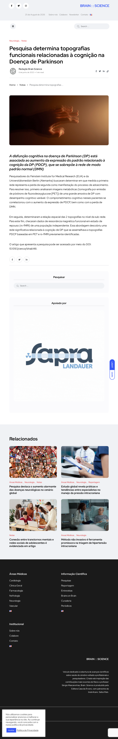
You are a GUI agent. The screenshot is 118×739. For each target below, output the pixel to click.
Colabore (63, 14)
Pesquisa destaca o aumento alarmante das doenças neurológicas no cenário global (32, 490)
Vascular (13, 605)
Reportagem (67, 585)
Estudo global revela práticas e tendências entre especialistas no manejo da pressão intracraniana (80, 490)
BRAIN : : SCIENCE (94, 5)
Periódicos (66, 605)
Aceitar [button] (11, 730)
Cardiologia (15, 580)
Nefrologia (14, 595)
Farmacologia (16, 590)
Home (12, 84)
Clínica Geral (15, 585)
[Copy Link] (108, 71)
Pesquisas (66, 580)
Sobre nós (53, 14)
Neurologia (14, 600)
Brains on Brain (68, 595)
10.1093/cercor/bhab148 (23, 248)
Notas (22, 84)
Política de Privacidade (27, 730)
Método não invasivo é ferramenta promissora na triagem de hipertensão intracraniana (84, 543)
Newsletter (74, 14)
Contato (84, 14)
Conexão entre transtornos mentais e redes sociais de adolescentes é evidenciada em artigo (31, 543)
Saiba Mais (103, 692)
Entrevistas (66, 590)
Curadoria (66, 600)
